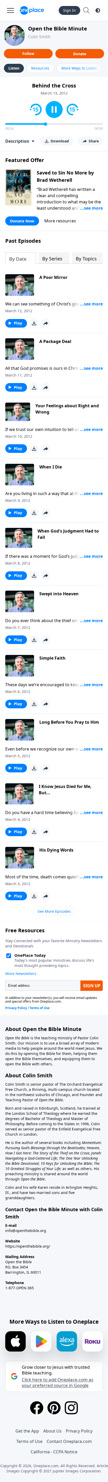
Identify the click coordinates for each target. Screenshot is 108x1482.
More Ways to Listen (79, 68)
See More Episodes (54, 911)
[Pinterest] (54, 1407)
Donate (79, 53)
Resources (40, 68)
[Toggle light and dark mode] (98, 10)
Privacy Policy (79, 1431)
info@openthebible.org (25, 1230)
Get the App (27, 1431)
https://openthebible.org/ (27, 1246)
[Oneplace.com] (32, 10)
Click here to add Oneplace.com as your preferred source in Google (57, 1382)
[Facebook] (36, 1407)
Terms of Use (29, 1441)
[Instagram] (71, 1407)
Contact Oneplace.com (69, 1441)
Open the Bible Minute (57, 28)
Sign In (69, 10)
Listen (13, 68)
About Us (52, 1431)
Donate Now (22, 220)
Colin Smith (39, 37)
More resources (60, 221)
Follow (28, 53)
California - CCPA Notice (54, 1452)
